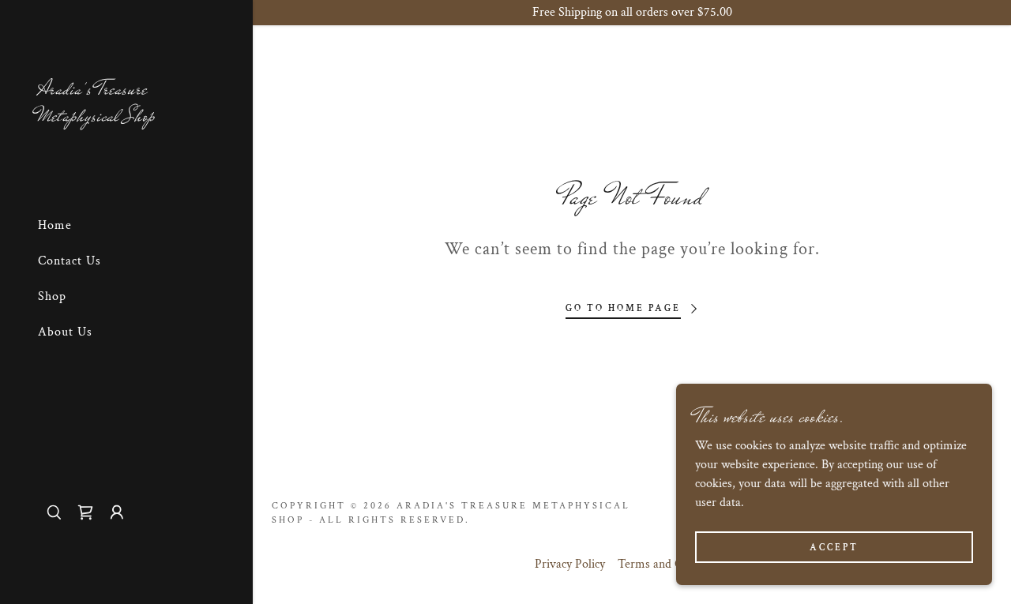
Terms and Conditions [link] (673, 564)
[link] (126, 117)
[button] (117, 512)
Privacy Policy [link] (570, 564)
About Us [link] (65, 332)
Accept (834, 547)
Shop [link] (52, 296)
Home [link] (55, 225)
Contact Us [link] (69, 261)
